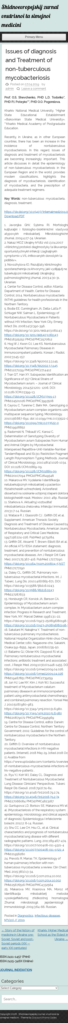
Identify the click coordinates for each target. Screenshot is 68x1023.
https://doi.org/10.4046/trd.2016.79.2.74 (31, 797)
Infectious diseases (47, 915)
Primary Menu (34, 36)
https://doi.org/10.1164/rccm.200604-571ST (34, 563)
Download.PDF (14, 216)
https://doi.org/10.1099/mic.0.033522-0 (31, 423)
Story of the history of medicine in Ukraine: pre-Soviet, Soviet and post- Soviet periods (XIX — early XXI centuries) (17, 939)
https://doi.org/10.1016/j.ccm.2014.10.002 (32, 880)
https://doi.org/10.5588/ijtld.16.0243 (29, 590)
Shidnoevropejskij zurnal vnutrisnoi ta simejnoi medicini (29, 15)
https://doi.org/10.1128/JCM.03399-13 (30, 396)
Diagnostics (25, 915)
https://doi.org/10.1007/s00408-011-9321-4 (34, 849)
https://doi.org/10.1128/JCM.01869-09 (30, 471)
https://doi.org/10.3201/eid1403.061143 (31, 335)
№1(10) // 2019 (14, 920)
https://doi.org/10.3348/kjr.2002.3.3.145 (31, 366)
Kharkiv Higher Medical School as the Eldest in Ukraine (53, 935)
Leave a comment (33, 88)
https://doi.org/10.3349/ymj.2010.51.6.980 (33, 713)
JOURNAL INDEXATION (16, 970)
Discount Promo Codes (44, 1017)
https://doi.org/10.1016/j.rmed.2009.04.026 (33, 673)
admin (9, 88)
